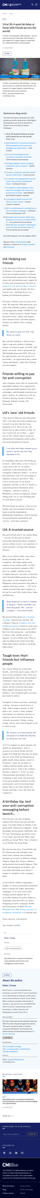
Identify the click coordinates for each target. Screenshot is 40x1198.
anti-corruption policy (11, 1049)
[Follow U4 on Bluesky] (16, 1153)
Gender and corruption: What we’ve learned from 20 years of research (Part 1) (21, 219)
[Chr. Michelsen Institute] (10, 1166)
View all (7, 1116)
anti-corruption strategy (12, 1046)
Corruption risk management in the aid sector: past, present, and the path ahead (20, 181)
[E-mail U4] (22, 1153)
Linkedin (31, 244)
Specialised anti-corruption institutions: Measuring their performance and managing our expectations (21, 145)
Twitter (25, 244)
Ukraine (6, 1051)
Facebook (10, 247)
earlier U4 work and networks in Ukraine (19, 286)
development (25, 1049)
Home (5, 13)
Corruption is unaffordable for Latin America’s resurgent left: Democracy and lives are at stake (20, 190)
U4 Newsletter (19, 242)
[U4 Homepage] (12, 5)
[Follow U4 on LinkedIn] (10, 1153)
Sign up (32, 1134)
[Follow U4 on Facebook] (4, 1153)
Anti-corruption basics (13, 948)
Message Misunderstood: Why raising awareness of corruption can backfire (19, 909)
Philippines (13, 1051)
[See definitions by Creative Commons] (8, 1038)
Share (7, 53)
